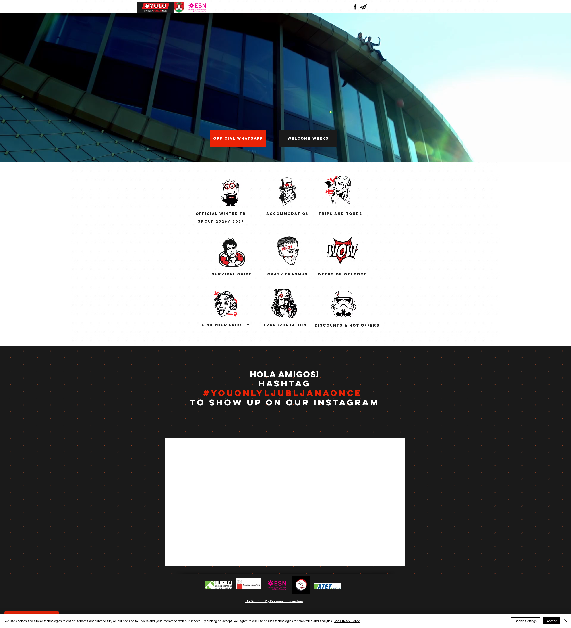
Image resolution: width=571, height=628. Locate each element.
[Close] (565, 620)
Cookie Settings (526, 621)
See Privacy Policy (347, 621)
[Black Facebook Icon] (355, 7)
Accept (552, 621)
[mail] (363, 7)
